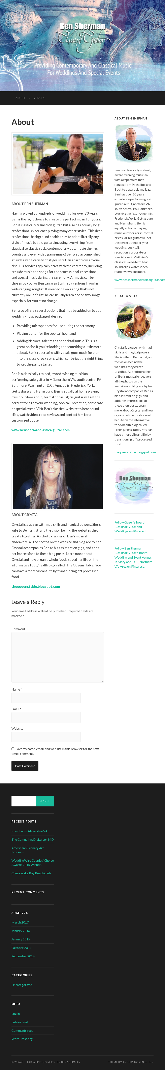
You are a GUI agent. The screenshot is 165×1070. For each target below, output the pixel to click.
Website (17, 728)
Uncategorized (21, 985)
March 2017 (20, 922)
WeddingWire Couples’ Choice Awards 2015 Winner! (32, 862)
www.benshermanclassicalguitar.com (40, 430)
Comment (18, 629)
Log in (15, 1013)
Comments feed (22, 1030)
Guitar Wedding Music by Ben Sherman (50, 1062)
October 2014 (21, 947)
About (20, 98)
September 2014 (23, 956)
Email (16, 709)
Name (16, 689)
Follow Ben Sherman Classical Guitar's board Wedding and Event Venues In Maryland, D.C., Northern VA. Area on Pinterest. (133, 557)
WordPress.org (22, 1039)
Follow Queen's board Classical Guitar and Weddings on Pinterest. (130, 526)
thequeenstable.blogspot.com (35, 586)
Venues (39, 98)
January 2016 (20, 931)
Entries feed (19, 1022)
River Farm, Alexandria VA (29, 831)
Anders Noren (133, 1062)
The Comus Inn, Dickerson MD (32, 839)
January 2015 (20, 939)
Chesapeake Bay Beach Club (31, 873)
